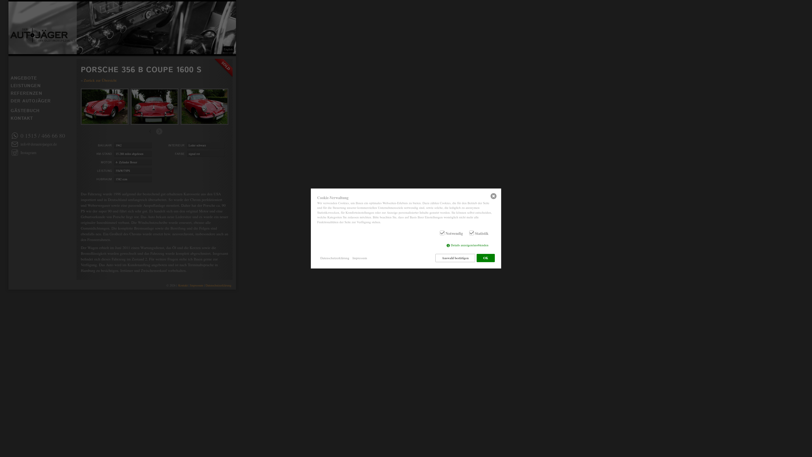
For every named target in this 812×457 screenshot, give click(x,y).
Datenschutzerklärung (334, 258)
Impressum (360, 258)
